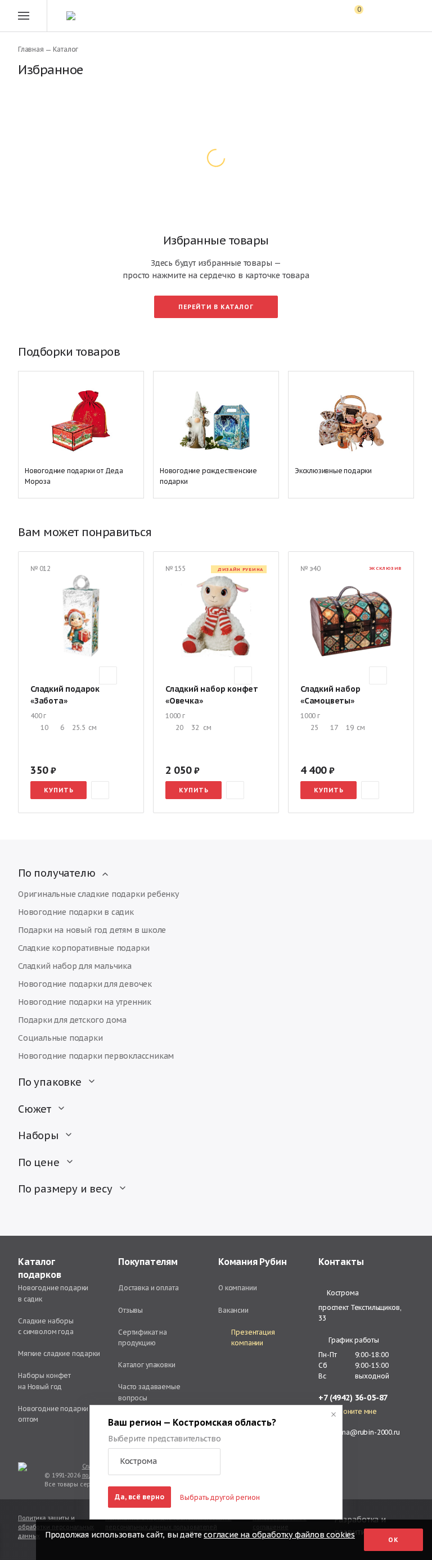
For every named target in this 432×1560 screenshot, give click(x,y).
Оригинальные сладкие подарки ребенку (98, 894)
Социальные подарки (60, 1038)
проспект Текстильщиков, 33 (360, 1312)
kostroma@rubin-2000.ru (359, 1432)
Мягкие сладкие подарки (59, 1353)
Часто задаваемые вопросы (149, 1392)
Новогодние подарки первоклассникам (96, 1056)
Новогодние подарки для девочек (85, 984)
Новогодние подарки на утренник (84, 1002)
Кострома (342, 1293)
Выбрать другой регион (220, 1497)
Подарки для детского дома (72, 1020)
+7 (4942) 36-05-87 (353, 1398)
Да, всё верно (139, 1497)
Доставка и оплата (148, 1288)
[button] (164, 1461)
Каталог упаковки (147, 1365)
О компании (237, 1288)
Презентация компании (252, 1337)
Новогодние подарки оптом (53, 1413)
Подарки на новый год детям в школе (92, 930)
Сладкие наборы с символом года (46, 1326)
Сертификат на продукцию (142, 1337)
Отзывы (130, 1310)
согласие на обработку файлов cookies (279, 1535)
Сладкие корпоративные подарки (84, 948)
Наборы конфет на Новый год (44, 1380)
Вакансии (233, 1310)
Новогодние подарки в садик (76, 912)
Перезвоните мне (347, 1412)
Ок (393, 1540)
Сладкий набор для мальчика (75, 966)
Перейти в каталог (216, 307)
